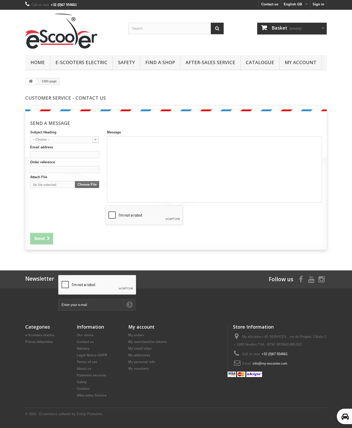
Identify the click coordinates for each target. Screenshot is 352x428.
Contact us (269, 4)
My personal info (141, 362)
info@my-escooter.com (270, 363)
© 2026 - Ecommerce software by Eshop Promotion (63, 414)
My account (300, 62)
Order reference (42, 162)
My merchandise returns (147, 342)
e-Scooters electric (81, 62)
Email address (41, 147)
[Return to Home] (31, 81)
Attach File (38, 177)
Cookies (83, 389)
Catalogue (260, 62)
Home (37, 62)
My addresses (139, 355)
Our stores (85, 335)
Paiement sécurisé (91, 375)
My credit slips (140, 348)
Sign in (318, 4)
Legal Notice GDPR (92, 355)
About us (84, 369)
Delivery (83, 348)
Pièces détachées (39, 342)
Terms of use (87, 362)
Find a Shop (160, 62)
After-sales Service (210, 62)
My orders (136, 335)
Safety (126, 62)
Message (114, 132)
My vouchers (138, 369)
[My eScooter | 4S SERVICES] (73, 31)
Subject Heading (43, 132)
